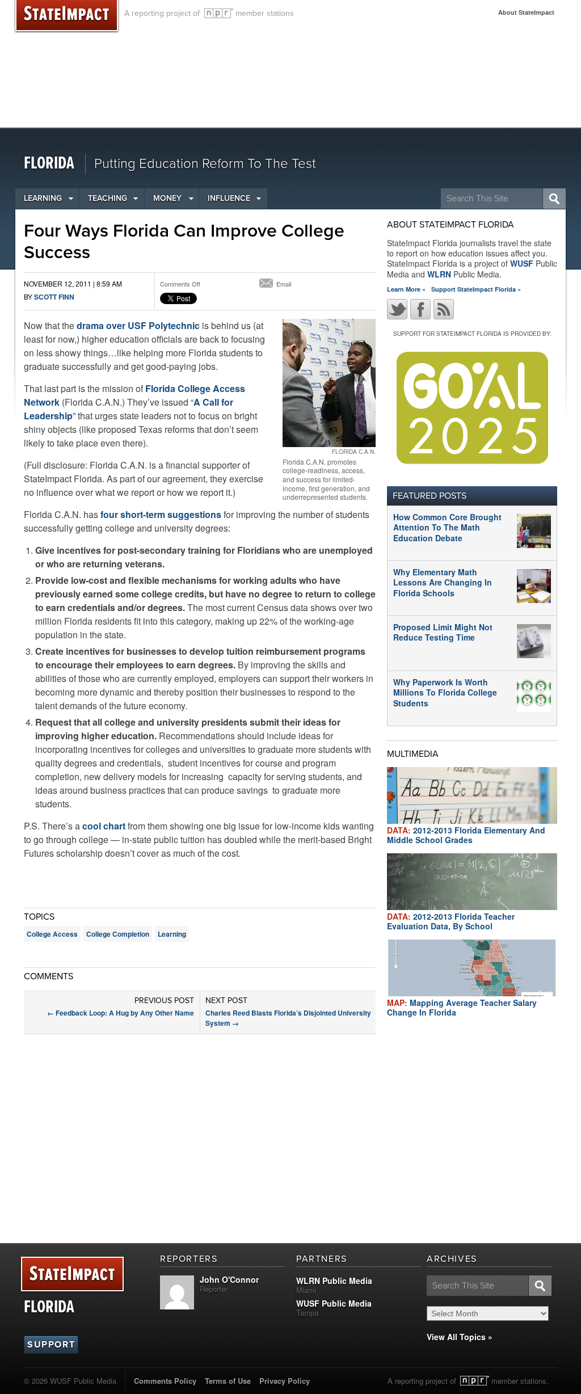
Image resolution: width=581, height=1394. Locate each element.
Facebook (420, 309)
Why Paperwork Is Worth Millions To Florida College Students (445, 692)
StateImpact (72, 1274)
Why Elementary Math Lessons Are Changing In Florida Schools (442, 582)
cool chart (103, 825)
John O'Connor (229, 1279)
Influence (229, 198)
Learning (43, 198)
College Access (52, 934)
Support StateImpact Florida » (476, 289)
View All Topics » (459, 1336)
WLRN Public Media (334, 1280)
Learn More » (406, 289)
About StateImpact (526, 12)
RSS (443, 309)
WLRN (439, 274)
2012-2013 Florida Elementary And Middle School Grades (466, 834)
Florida (49, 163)
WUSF (521, 263)
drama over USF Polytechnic (137, 325)
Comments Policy (165, 1380)
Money (167, 198)
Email (283, 283)
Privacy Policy (284, 1380)
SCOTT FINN (54, 297)
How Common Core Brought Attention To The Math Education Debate (447, 527)
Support (51, 1344)
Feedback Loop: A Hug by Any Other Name (120, 1013)
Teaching (107, 198)
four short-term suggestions (160, 514)
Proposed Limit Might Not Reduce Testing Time (442, 632)
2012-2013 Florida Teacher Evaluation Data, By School (451, 921)
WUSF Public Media (334, 1303)
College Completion (117, 934)
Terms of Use (228, 1380)
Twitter (397, 309)
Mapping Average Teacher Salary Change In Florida (462, 1007)
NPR (218, 13)
